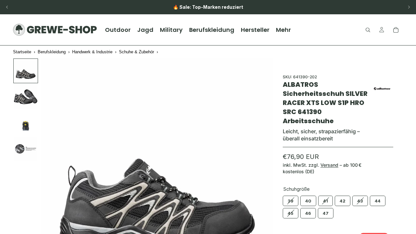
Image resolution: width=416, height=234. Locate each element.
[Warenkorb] (396, 30)
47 (326, 212)
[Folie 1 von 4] (25, 71)
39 (291, 199)
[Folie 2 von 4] (25, 97)
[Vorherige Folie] (7, 7)
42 (343, 199)
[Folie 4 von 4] (25, 149)
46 (308, 212)
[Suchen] (368, 30)
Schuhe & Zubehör (136, 51)
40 (308, 199)
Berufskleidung (52, 51)
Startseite (22, 51)
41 (325, 199)
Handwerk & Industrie (92, 51)
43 (360, 199)
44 (377, 199)
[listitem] (283, 30)
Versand (329, 165)
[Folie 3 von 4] (25, 123)
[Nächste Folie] (409, 7)
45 (291, 212)
